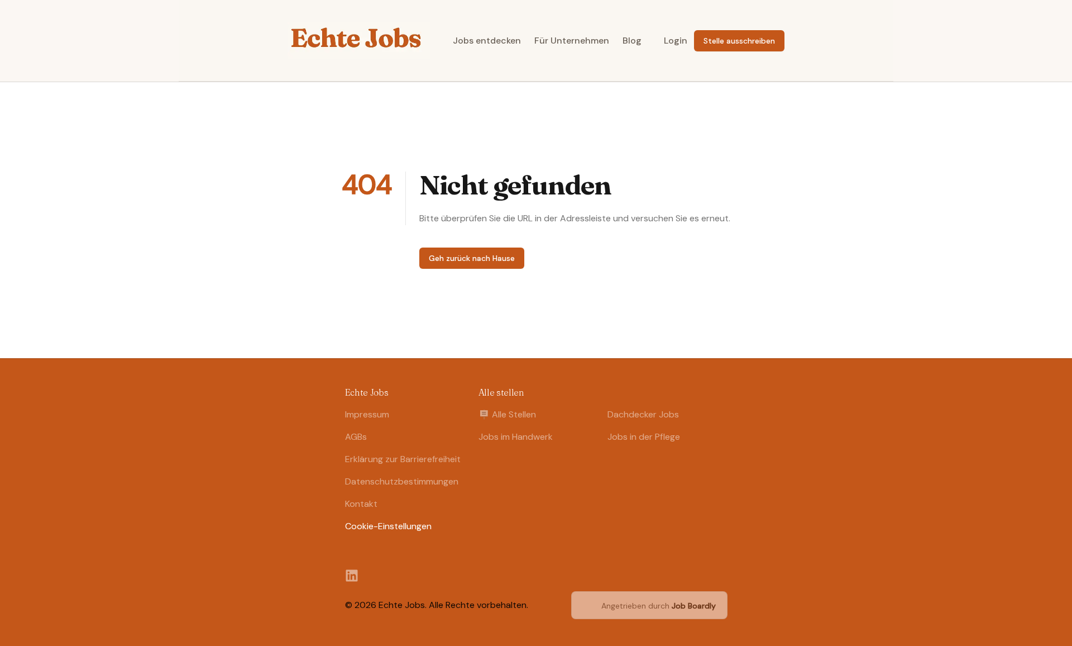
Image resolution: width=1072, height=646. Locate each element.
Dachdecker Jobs (643, 414)
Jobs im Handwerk (515, 437)
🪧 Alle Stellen (507, 414)
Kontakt (361, 504)
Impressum (367, 414)
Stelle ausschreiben (739, 41)
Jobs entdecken (487, 40)
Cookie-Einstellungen (388, 526)
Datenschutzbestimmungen (401, 481)
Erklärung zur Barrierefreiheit (403, 459)
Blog (632, 40)
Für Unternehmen (571, 40)
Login (675, 40)
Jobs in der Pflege (643, 437)
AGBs (356, 437)
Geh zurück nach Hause (472, 258)
